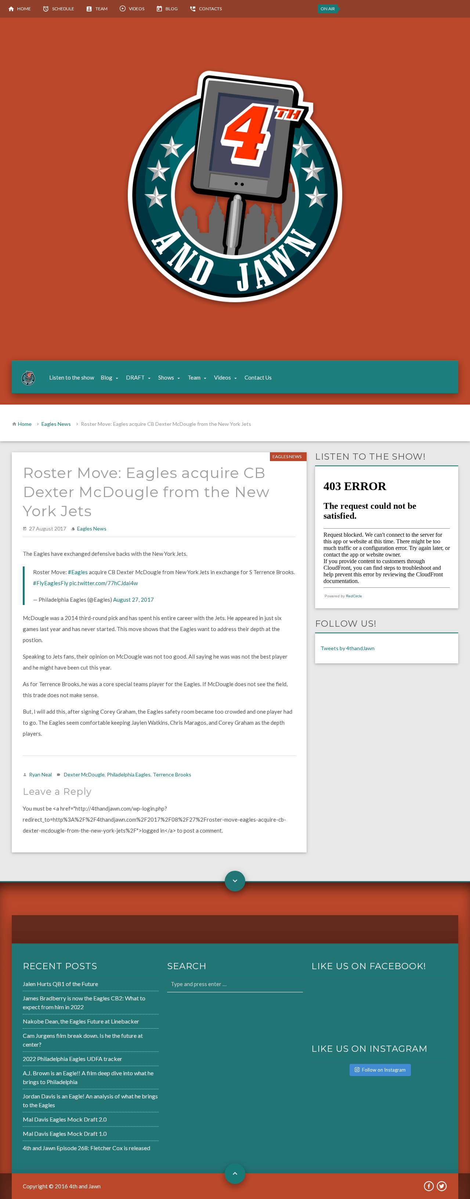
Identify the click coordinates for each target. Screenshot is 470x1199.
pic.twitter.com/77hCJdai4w (103, 583)
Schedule (63, 8)
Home (24, 8)
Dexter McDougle (84, 774)
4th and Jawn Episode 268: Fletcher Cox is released (86, 1147)
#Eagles (78, 572)
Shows (166, 377)
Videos (136, 8)
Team (101, 8)
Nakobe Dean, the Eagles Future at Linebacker (81, 1021)
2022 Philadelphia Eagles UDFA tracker (72, 1058)
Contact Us (258, 377)
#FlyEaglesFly (50, 583)
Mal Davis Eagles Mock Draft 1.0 (64, 1133)
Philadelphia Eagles (129, 774)
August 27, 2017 (133, 599)
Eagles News (56, 424)
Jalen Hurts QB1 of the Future (60, 983)
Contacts (210, 8)
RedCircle (354, 596)
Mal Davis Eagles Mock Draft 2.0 (64, 1119)
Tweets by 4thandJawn (348, 648)
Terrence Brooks (172, 774)
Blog (172, 8)
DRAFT (135, 377)
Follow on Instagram (384, 1070)
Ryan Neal (40, 774)
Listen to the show (71, 377)
